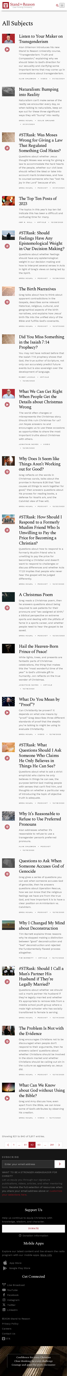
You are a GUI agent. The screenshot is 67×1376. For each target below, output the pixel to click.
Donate (33, 1228)
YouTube (12, 1290)
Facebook (13, 1295)
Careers (6, 1328)
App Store (16, 1262)
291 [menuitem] (52, 1144)
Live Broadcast (16, 1285)
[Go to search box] (57, 5)
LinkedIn (12, 1309)
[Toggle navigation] (62, 5)
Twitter (11, 1304)
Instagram (13, 1300)
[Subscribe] (60, 1164)
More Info (46, 1255)
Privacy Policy (10, 1323)
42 (33, 1145)
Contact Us (8, 1333)
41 (26, 1145)
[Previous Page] (8, 1145)
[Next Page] (59, 1145)
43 (39, 1145)
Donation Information (35, 1235)
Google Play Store (19, 1268)
